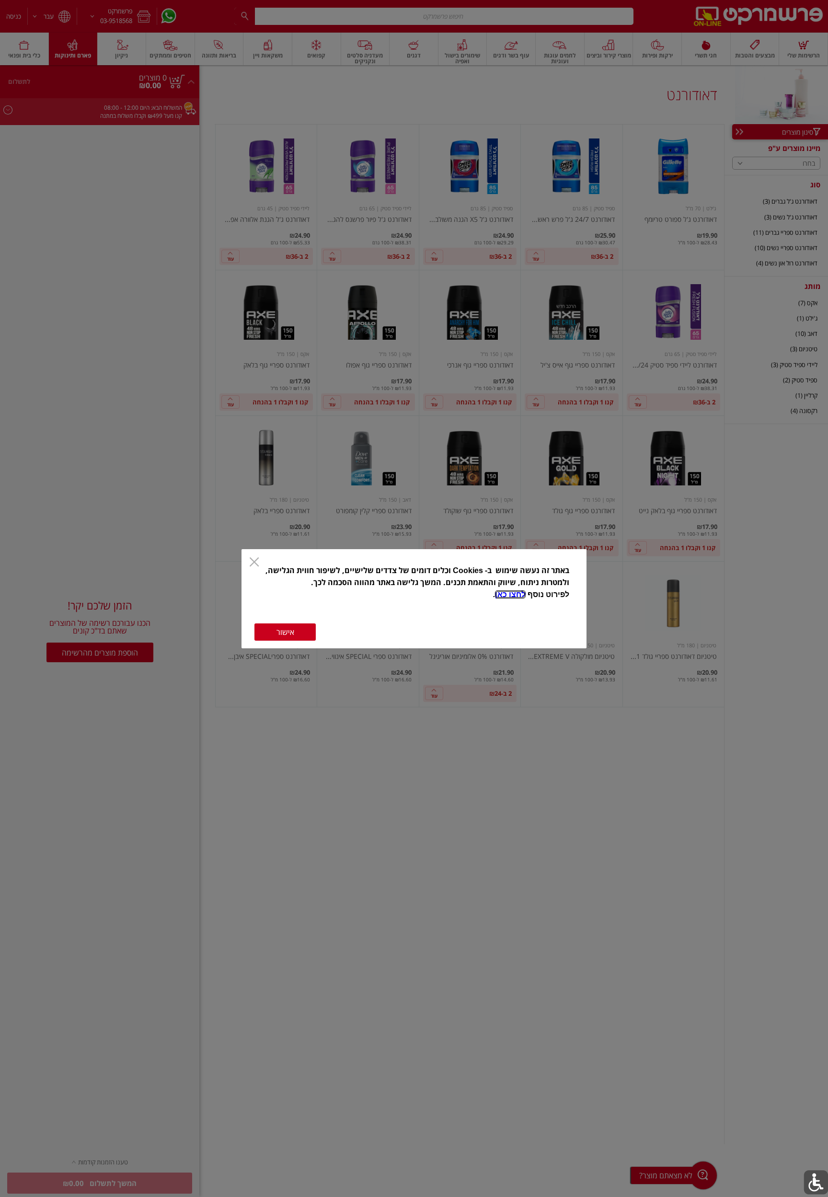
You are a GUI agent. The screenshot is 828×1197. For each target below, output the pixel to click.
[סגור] (254, 563)
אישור (285, 632)
